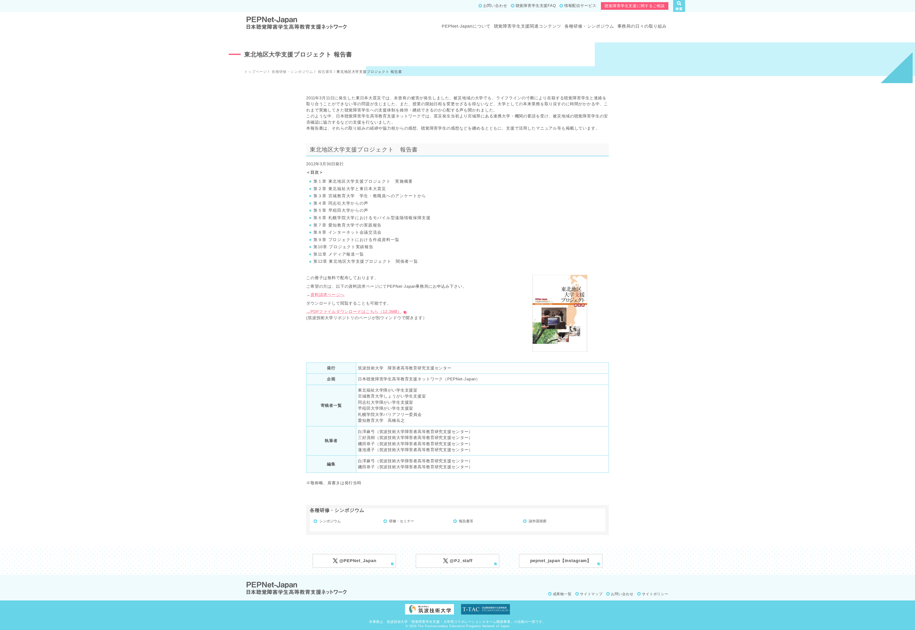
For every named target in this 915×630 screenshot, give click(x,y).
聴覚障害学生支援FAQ (536, 6)
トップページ (255, 72)
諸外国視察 (538, 521)
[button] (679, 6)
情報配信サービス (580, 6)
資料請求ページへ (327, 294)
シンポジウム (330, 521)
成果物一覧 (562, 594)
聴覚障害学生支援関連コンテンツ (527, 26)
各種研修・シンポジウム (589, 26)
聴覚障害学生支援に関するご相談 (635, 6)
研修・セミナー (401, 521)
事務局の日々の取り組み (642, 26)
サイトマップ (591, 594)
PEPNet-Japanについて (466, 26)
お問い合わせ (495, 6)
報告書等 (325, 72)
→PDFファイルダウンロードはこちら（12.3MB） (354, 311)
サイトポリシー (655, 594)
